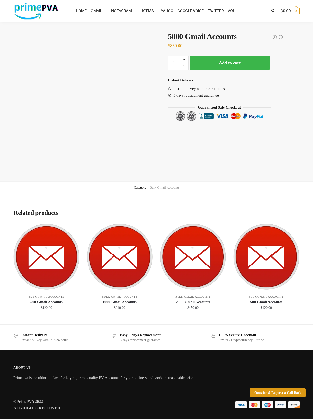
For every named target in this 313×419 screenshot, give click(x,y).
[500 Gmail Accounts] (46, 257)
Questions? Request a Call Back (277, 393)
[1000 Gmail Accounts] (120, 257)
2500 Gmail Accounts (193, 302)
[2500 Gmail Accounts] (193, 257)
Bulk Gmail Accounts (164, 187)
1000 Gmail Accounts (119, 302)
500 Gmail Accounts (46, 302)
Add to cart (230, 62)
